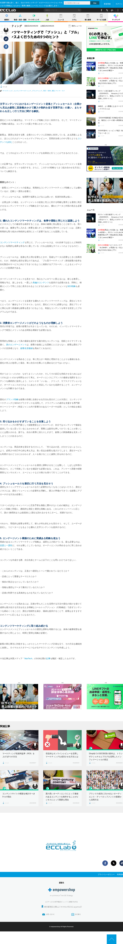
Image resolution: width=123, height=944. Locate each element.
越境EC (6, 19)
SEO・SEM (47, 91)
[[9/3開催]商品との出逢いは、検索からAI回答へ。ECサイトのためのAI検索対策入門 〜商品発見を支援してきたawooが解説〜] (91, 66)
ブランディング (37, 91)
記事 (48, 658)
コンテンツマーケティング (22, 91)
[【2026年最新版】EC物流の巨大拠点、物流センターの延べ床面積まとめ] (91, 121)
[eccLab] (61, 853)
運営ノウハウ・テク (58, 91)
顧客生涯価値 (26, 348)
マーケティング (33, 19)
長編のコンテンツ (41, 282)
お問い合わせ (50, 914)
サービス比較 (101, 19)
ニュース (61, 19)
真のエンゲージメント (16, 344)
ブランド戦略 (12, 399)
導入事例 (88, 19)
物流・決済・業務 (20, 19)
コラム (74, 19)
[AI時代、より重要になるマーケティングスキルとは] (91, 109)
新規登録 (107, 4)
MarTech (28, 658)
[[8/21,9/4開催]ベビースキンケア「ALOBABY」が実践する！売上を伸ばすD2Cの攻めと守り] (91, 81)
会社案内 (78, 914)
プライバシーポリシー (106, 874)
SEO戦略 (71, 286)
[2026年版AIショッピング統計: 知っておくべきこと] (91, 133)
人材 (47, 19)
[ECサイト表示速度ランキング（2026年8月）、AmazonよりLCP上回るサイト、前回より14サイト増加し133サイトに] (91, 94)
